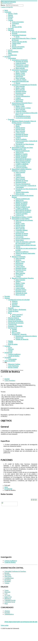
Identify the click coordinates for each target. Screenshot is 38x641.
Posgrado (14, 33)
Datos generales (20, 86)
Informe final (19, 337)
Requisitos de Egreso (21, 136)
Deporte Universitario (18, 46)
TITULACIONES (9, 361)
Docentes (11, 28)
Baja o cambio (16, 332)
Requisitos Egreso (20, 182)
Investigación (8, 352)
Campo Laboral (20, 132)
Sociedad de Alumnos (14, 319)
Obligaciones (15, 306)
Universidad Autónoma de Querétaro (15, 571)
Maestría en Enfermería (18, 256)
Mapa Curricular (20, 78)
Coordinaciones (9, 578)
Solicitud (14, 331)
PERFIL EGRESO (21, 157)
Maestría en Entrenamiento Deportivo (23, 278)
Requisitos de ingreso (21, 61)
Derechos (14, 304)
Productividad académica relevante (25, 245)
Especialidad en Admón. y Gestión (22, 217)
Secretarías (7, 575)
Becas (10, 313)
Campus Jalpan (16, 43)
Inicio (6, 10)
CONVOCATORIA (21, 167)
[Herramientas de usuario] (1, 376)
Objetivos (18, 124)
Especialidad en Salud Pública (20, 218)
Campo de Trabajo (20, 79)
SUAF (17, 36)
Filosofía (10, 17)
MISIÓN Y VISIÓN (21, 154)
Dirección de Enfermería (19, 32)
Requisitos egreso (20, 93)
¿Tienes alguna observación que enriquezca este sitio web (20, 622)
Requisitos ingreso (20, 91)
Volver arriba (4, 625)
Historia (10, 15)
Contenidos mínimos (21, 230)
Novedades (7, 357)
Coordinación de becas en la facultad (19, 299)
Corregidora (15, 23)
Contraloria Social (9, 602)
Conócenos (7, 12)
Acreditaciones (12, 55)
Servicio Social (12, 327)
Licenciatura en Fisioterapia (20, 70)
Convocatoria (19, 94)
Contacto (18, 98)
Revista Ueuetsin (13, 367)
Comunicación (12, 324)
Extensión (7, 346)
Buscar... (3, 5)
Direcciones (7, 576)
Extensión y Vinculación (15, 326)
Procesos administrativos (22, 96)
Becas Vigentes (16, 316)
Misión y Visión (12, 13)
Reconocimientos (13, 51)
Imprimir (7, 379)
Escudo (10, 18)
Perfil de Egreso (20, 129)
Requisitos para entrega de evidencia (26, 336)
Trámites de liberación (21, 339)
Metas (10, 53)
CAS (5, 593)
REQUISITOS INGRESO (23, 159)
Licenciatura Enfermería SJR (20, 81)
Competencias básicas (21, 66)
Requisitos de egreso (21, 235)
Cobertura (15, 303)
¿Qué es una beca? (17, 314)
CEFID (14, 45)
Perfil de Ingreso (20, 75)
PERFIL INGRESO (21, 156)
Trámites (14, 329)
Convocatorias (12, 359)
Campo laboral (19, 232)
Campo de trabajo (20, 63)
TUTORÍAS (19, 275)
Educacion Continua (14, 364)
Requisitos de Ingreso (21, 134)
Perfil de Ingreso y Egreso (23, 108)
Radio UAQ (8, 597)
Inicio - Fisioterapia (21, 71)
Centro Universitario (18, 22)
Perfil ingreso (19, 99)
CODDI (10, 342)
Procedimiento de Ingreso (22, 116)
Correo (6, 590)
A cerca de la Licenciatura (23, 117)
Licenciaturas (12, 58)
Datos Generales (20, 172)
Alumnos (7, 298)
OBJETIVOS (19, 152)
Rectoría (6, 573)
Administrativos (9, 614)
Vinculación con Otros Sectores (24, 144)
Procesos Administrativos (22, 184)
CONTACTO (19, 215)
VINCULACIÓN (20, 165)
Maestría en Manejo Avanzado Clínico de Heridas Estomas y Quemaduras (24, 121)
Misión (17, 126)
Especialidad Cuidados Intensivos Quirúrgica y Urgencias (21, 169)
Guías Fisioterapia (13, 366)
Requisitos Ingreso (20, 268)
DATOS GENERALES (22, 151)
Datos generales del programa (24, 220)
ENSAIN (11, 349)
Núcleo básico (19, 240)
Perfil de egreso (20, 227)
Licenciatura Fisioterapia (19, 35)
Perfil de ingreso (20, 225)
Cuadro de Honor (13, 311)
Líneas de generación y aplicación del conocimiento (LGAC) (25, 242)
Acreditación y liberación (19, 334)
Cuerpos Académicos (14, 354)
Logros (10, 50)
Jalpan (13, 25)
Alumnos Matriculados (22, 192)
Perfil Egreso (19, 76)
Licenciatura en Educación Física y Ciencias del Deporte (22, 103)
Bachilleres (7, 579)
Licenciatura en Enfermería (20, 60)
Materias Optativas (13, 318)
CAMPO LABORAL (21, 164)
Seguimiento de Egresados (16, 323)
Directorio (11, 30)
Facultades (7, 581)
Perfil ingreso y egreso (21, 65)
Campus (10, 20)
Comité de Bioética (13, 356)
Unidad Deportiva (17, 48)
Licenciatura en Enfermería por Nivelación (24, 84)
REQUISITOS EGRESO (23, 160)
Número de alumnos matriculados (25, 253)
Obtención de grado (21, 293)
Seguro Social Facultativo (15, 321)
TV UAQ (7, 595)
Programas (7, 56)
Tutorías (17, 246)
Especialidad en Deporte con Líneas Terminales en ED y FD (22, 148)
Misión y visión (20, 88)
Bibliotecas (7, 598)
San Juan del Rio (17, 27)
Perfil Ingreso (19, 263)
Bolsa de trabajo (13, 344)
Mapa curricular (20, 68)
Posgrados (11, 119)
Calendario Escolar (9, 600)
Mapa (6, 603)
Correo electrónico (9, 380)
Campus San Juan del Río (19, 41)
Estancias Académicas (21, 251)
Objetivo (18, 281)
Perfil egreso (19, 101)
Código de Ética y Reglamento (17, 309)
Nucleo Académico (21, 139)
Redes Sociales (19, 146)
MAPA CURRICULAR (22, 162)
